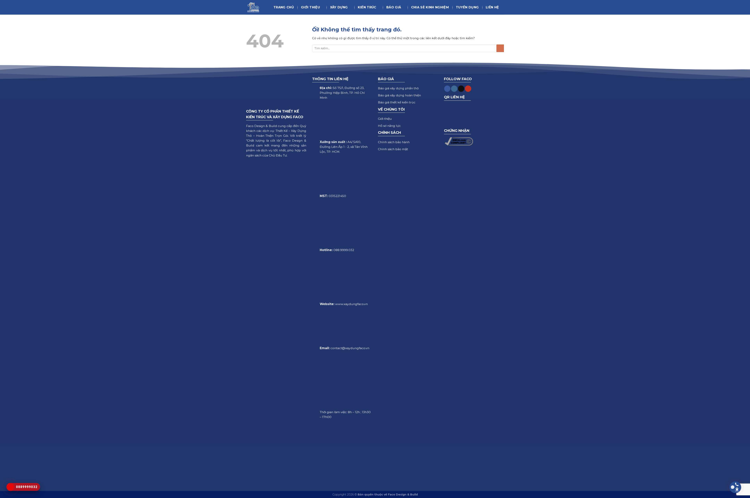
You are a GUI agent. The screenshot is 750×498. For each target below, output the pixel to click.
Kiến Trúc (367, 7)
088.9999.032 (343, 250)
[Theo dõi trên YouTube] (468, 88)
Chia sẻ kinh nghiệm (430, 7)
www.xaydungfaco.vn (351, 304)
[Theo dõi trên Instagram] (454, 88)
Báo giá (393, 7)
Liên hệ (492, 7)
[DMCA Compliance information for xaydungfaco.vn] (459, 141)
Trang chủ (283, 7)
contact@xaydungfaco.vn (349, 348)
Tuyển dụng (467, 7)
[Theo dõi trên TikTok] (461, 88)
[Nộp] (500, 48)
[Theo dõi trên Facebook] (447, 88)
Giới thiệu (310, 7)
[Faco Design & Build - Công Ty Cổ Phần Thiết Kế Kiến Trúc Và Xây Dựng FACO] (255, 7)
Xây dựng (339, 7)
